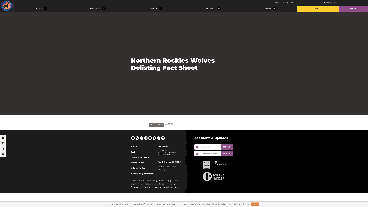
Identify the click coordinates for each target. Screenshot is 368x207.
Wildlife (38, 9)
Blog (293, 3)
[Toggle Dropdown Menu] (46, 9)
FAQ (133, 152)
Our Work (153, 9)
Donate (318, 9)
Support (267, 9)
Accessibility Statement (142, 174)
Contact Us (163, 146)
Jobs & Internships (140, 157)
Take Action (210, 9)
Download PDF (157, 125)
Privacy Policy (138, 168)
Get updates (330, 3)
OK (255, 204)
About (277, 3)
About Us (135, 146)
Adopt (353, 9)
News (285, 3)
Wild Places (95, 9)
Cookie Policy (245, 204)
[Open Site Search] (365, 3)
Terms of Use (137, 163)
